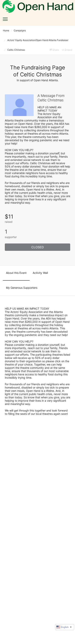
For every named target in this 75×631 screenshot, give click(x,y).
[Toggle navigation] (5, 19)
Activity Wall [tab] (40, 272)
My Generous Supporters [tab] (21, 287)
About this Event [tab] (16, 272)
